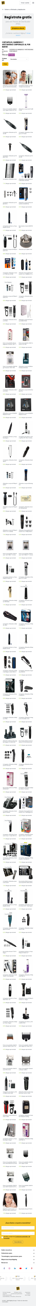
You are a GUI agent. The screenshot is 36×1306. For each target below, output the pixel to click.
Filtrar (5, 64)
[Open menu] (33, 3)
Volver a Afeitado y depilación (15, 9)
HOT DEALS (12, 54)
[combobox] (2, 1233)
